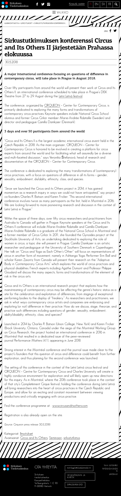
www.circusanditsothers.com (70, 405)
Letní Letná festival (70, 96)
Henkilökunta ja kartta (76, 476)
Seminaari (55, 438)
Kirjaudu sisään (77, 4)
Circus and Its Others (34, 438)
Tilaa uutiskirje (111, 465)
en (96, 4)
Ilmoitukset (26, 23)
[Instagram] (48, 4)
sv (103, 4)
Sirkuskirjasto (75, 485)
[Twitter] (42, 4)
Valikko (62, 12)
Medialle (113, 474)
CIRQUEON (52, 105)
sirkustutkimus (71, 438)
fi (91, 4)
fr (109, 4)
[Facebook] (37, 4)
